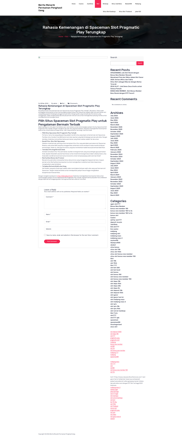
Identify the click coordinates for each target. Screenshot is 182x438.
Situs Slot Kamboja (109, 11)
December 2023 (116, 179)
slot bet (112, 400)
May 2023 (114, 193)
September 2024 (116, 161)
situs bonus (114, 247)
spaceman (114, 320)
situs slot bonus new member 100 (123, 256)
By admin (54, 103)
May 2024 (114, 170)
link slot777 (114, 227)
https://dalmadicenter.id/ (65, 176)
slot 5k (112, 348)
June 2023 (114, 191)
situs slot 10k (115, 249)
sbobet (113, 245)
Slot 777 (113, 265)
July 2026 (114, 116)
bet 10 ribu (113, 402)
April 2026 (114, 122)
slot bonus (114, 272)
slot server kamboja (117, 311)
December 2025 (116, 127)
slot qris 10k (114, 306)
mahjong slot (115, 233)
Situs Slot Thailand (125, 11)
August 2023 (115, 188)
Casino (81, 4)
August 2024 (115, 163)
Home (73, 4)
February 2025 (115, 150)
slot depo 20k (115, 286)
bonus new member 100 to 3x (121, 211)
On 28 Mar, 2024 (43, 103)
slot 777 (112, 364)
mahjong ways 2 (116, 238)
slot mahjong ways (117, 299)
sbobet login (114, 389)
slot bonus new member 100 (120, 279)
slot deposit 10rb (116, 293)
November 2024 (116, 156)
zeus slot (113, 327)
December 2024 (116, 154)
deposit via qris (116, 222)
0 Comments (73, 103)
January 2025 (115, 152)
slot (111, 366)
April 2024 (114, 172)
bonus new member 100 (119, 208)
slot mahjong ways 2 (118, 302)
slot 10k (113, 261)
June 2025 (114, 141)
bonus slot (114, 215)
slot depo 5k (115, 288)
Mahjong (138, 4)
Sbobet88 (128, 4)
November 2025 (116, 129)
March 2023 (114, 195)
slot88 (112, 346)
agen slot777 (115, 204)
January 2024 (115, 177)
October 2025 (115, 131)
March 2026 (114, 125)
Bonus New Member (117, 206)
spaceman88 (115, 322)
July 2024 (114, 166)
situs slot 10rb (115, 252)
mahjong (113, 231)
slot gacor (114, 295)
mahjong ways (115, 236)
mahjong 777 (114, 352)
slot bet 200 (115, 268)
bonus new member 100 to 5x (121, 213)
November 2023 (116, 181)
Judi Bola (90, 4)
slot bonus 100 (115, 274)
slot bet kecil (115, 270)
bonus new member (116, 344)
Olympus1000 (115, 243)
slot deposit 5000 (115, 332)
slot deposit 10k (116, 290)
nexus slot (113, 408)
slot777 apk (114, 318)
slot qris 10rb (115, 308)
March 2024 (114, 175)
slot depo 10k (115, 281)
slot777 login (114, 394)
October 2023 (115, 184)
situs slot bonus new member (121, 254)
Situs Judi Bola (117, 4)
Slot (98, 4)
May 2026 (114, 120)
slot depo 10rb (115, 283)
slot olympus (114, 396)
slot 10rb (113, 263)
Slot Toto (114, 313)
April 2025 (114, 145)
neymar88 (114, 240)
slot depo (113, 414)
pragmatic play (115, 338)
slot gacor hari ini (117, 297)
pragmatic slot (115, 340)
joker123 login (114, 391)
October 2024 (115, 159)
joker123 (138, 11)
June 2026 (114, 118)
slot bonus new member (119, 277)
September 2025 (116, 134)
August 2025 (115, 136)
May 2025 (114, 143)
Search (113, 57)
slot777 (113, 315)
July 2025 (114, 138)
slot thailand (114, 406)
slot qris (113, 304)
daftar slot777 (116, 220)
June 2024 (114, 168)
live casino (114, 229)
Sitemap (105, 4)
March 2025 (114, 147)
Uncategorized (116, 324)
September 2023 (116, 186)
